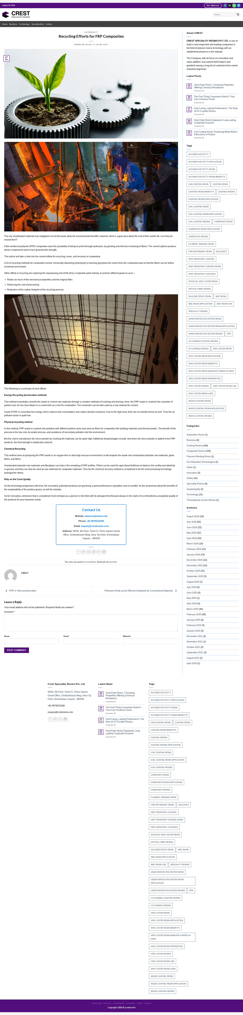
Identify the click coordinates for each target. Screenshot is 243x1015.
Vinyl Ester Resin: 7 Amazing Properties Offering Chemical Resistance (214, 86)
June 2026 (192, 527)
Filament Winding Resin (199, 456)
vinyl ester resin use (224, 386)
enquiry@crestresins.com (95, 526)
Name (7, 636)
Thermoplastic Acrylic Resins (201, 500)
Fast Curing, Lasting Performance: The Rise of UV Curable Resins (216, 109)
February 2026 (194, 549)
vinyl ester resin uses (200, 393)
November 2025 (195, 565)
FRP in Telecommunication (22, 591)
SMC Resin (220, 296)
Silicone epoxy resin (199, 296)
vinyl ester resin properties (204, 378)
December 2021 (195, 636)
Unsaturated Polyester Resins (205, 334)
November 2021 (195, 641)
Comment (9, 612)
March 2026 (192, 543)
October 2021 (193, 647)
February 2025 (194, 614)
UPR (229, 334)
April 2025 (192, 603)
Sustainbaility (38, 24)
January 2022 (193, 631)
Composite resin (223, 221)
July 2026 (191, 522)
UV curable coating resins (203, 341)
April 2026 (192, 538)
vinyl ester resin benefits (203, 363)
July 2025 (191, 587)
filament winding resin (201, 244)
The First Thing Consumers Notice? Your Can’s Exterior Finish (214, 97)
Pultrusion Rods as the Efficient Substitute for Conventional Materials (139, 591)
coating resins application (203, 199)
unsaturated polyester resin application (211, 326)
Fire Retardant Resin (200, 251)
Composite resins (198, 236)
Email (66, 636)
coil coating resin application (205, 214)
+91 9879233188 (95, 521)
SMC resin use (224, 304)
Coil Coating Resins (199, 221)
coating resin (220, 184)
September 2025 (195, 576)
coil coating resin (198, 206)
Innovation (192, 473)
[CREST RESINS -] (16, 14)
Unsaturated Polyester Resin (204, 319)
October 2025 (193, 571)
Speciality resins (197, 311)
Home (4, 24)
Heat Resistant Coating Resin (204, 266)
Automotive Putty (198, 154)
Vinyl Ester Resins (198, 386)
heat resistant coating (201, 259)
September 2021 (195, 652)
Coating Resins (194, 445)
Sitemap (147, 1003)
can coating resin (198, 184)
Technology (24, 24)
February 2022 (194, 625)
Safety (49, 24)
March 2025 (192, 609)
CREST (105, 44)
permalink (113, 562)
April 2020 (192, 663)
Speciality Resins (195, 483)
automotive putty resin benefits (206, 177)
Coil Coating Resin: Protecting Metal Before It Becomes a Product (215, 133)
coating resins (226, 192)
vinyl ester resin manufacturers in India (211, 371)
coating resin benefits (201, 192)
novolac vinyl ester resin (203, 281)
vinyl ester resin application (204, 356)
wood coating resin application (206, 408)
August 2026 (193, 516)
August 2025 (193, 582)
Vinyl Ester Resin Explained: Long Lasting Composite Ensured (215, 121)
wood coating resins (200, 416)
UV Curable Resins (198, 349)
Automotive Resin (195, 435)
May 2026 (191, 533)
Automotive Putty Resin (201, 169)
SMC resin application (200, 304)
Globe (190, 467)
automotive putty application (205, 162)
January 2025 (193, 620)
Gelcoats (221, 251)
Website (127, 636)
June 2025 (192, 592)
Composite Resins (196, 451)
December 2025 (195, 560)
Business (13, 24)
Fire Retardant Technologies (201, 462)
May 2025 (191, 598)
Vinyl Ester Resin (222, 349)
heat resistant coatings (202, 274)
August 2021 (193, 658)
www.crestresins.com (96, 516)
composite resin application (204, 229)
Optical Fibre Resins (199, 289)
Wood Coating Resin (199, 401)
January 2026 (193, 554)
